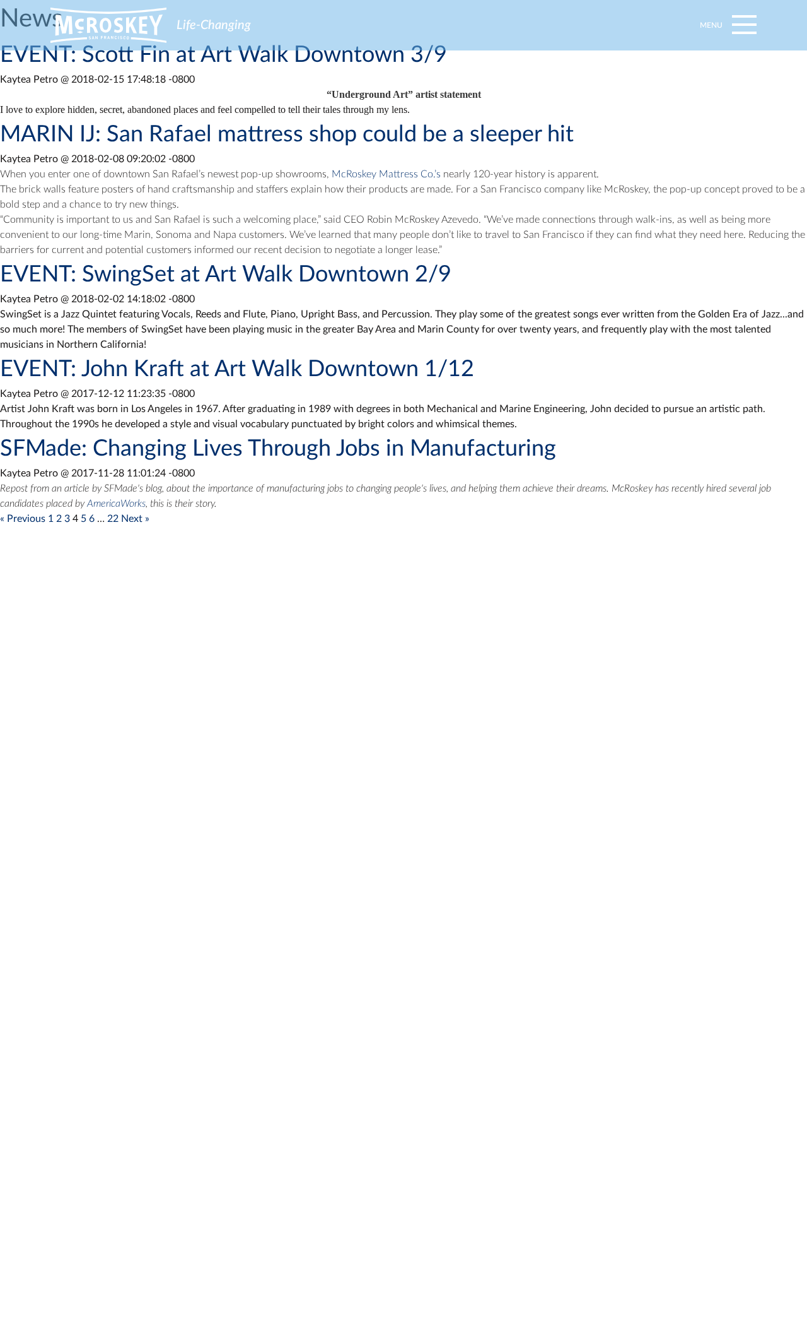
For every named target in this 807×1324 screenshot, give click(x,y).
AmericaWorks (116, 504)
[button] (726, 25)
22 (113, 519)
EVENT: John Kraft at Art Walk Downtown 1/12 (237, 369)
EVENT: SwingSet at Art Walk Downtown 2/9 (225, 274)
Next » (135, 519)
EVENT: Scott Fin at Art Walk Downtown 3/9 (223, 55)
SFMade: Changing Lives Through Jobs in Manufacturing (278, 448)
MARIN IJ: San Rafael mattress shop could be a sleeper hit (287, 134)
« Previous (22, 519)
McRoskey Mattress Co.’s (386, 174)
